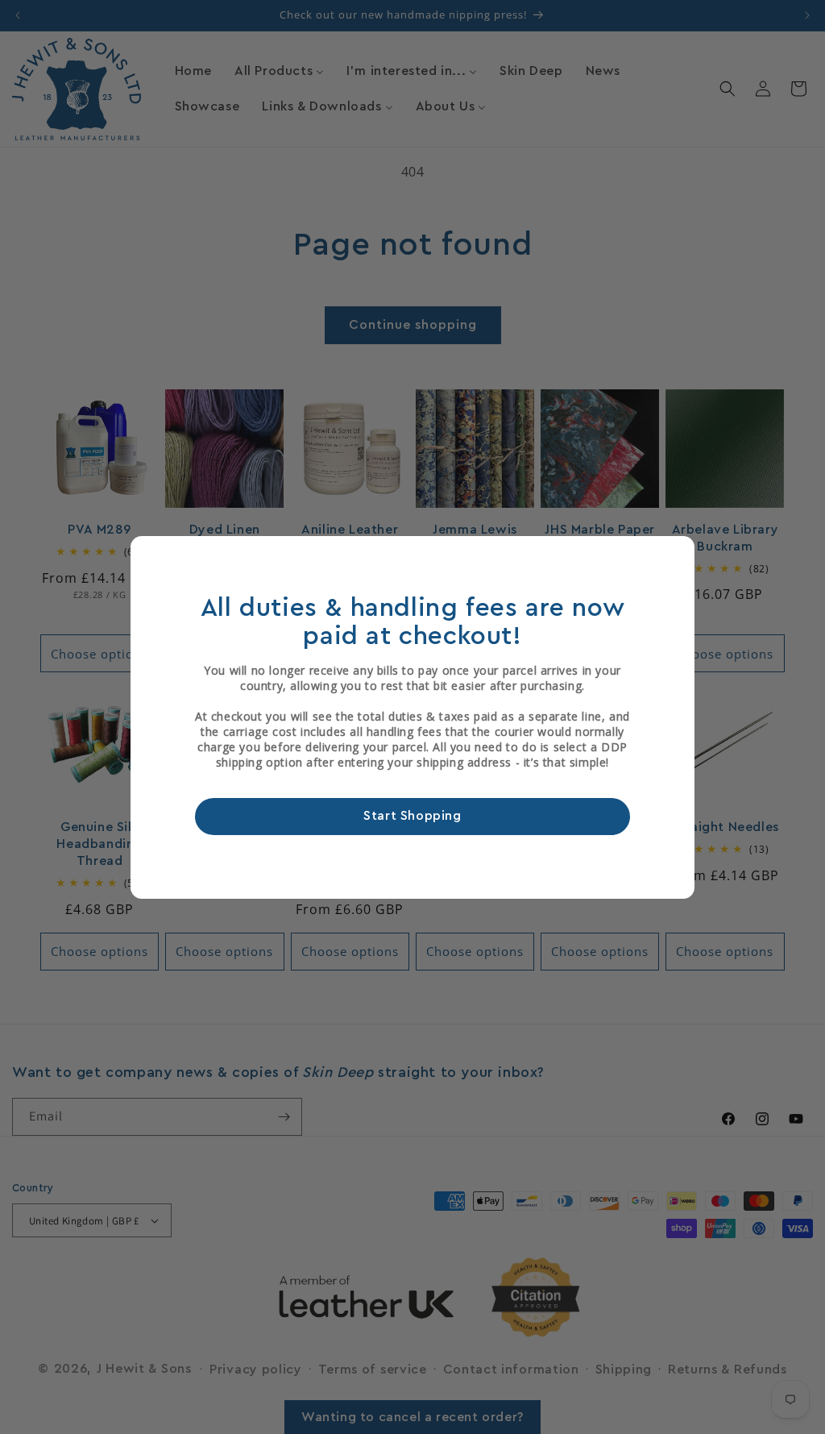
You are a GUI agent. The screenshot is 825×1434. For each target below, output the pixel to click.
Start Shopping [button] (412, 815)
